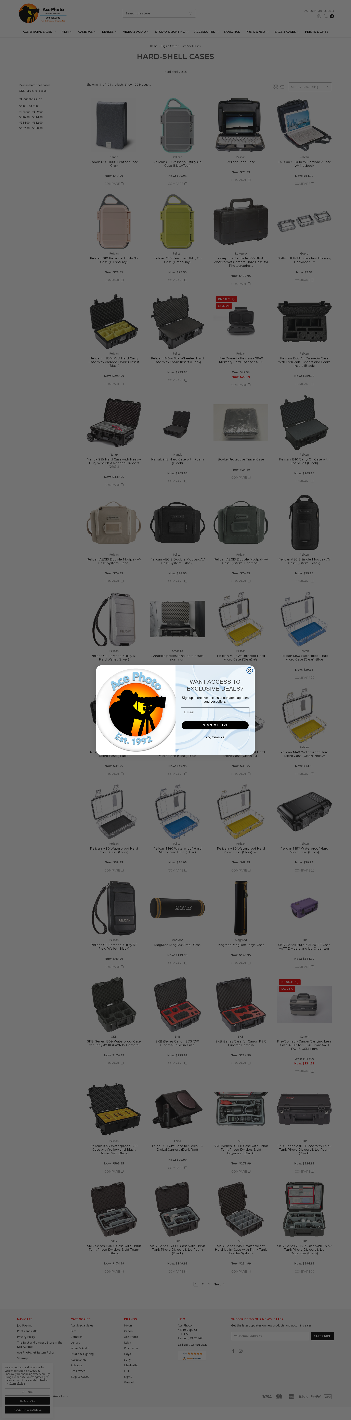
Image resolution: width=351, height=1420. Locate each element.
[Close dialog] (250, 670)
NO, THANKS (215, 737)
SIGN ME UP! (215, 725)
